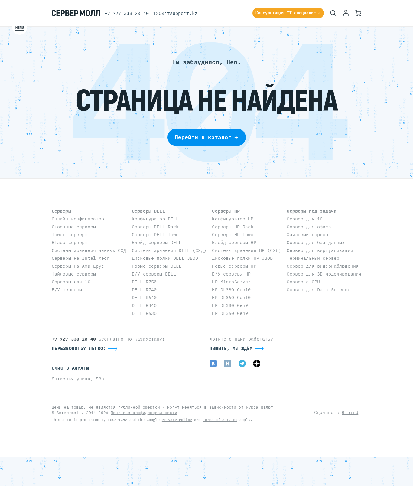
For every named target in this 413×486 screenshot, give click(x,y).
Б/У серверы (67, 289)
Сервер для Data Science (318, 289)
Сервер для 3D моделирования (324, 274)
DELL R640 (144, 297)
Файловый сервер (307, 234)
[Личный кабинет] (345, 13)
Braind (350, 412)
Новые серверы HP (234, 266)
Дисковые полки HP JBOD (242, 258)
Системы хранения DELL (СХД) (169, 250)
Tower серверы (70, 234)
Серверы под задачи (312, 211)
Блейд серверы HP (234, 242)
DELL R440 (144, 305)
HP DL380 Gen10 (231, 289)
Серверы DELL (148, 211)
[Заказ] (358, 13)
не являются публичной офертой (124, 407)
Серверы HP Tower (234, 234)
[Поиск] (333, 13)
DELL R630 (144, 313)
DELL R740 (144, 289)
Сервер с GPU (303, 282)
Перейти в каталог (203, 137)
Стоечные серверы (74, 227)
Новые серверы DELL (157, 266)
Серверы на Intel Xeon (81, 258)
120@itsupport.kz (175, 13)
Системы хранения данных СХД (89, 250)
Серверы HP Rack (232, 227)
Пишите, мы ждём (231, 348)
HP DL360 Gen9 (230, 313)
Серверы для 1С (71, 282)
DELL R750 (144, 282)
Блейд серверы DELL (157, 242)
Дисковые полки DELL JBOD (165, 258)
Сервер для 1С (305, 219)
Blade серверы (70, 242)
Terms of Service (220, 419)
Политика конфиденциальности (144, 412)
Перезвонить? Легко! (79, 348)
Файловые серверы (74, 274)
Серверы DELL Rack (155, 227)
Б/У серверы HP (231, 274)
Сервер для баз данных (316, 242)
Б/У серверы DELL (154, 274)
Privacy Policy (177, 419)
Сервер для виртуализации (320, 250)
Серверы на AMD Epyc (78, 266)
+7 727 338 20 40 (127, 13)
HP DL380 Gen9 (230, 305)
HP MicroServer (231, 282)
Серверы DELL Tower (157, 234)
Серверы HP (225, 211)
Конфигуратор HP (232, 219)
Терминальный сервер (313, 258)
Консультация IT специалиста (288, 12)
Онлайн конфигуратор (78, 219)
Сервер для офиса (309, 227)
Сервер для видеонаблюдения (323, 266)
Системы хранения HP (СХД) (246, 250)
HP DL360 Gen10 (231, 297)
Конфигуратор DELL (155, 219)
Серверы (61, 211)
